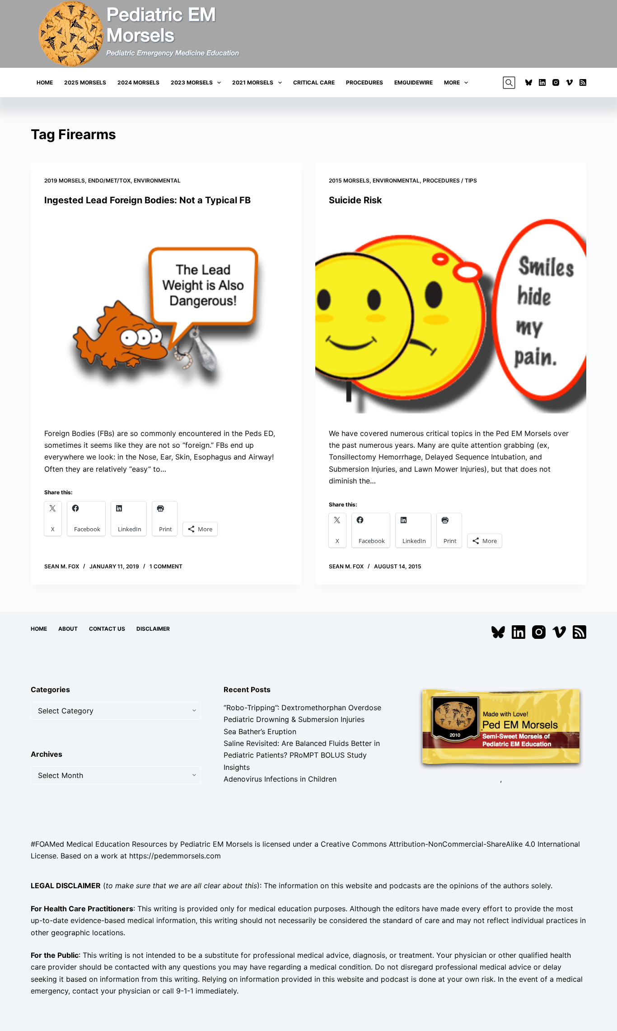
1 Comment (166, 566)
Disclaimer (153, 628)
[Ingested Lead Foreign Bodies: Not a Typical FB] (166, 316)
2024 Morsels (138, 82)
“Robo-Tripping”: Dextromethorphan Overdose (302, 707)
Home (45, 82)
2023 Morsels (192, 82)
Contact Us (107, 628)
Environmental (157, 180)
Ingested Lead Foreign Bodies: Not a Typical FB (147, 200)
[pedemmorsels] (501, 727)
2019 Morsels (64, 180)
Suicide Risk (355, 200)
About (68, 628)
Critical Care (314, 82)
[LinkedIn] (542, 82)
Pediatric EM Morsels (216, 843)
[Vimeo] (569, 82)
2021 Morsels (252, 82)
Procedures (364, 82)
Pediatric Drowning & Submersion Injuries (294, 719)
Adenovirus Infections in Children (280, 778)
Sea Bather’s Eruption (260, 731)
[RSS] (583, 82)
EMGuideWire (413, 82)
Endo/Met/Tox (109, 180)
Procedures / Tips (450, 180)
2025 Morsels (85, 82)
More (452, 82)
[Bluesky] (528, 82)
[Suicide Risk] (450, 316)
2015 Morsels (349, 180)
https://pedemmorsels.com (175, 855)
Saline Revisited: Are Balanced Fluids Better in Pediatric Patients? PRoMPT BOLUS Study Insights (302, 755)
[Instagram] (555, 82)
